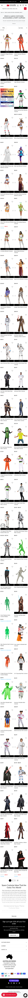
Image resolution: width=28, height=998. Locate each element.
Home (3, 12)
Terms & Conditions (16, 991)
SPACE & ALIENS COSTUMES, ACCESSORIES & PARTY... (14, 12)
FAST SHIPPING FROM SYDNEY (19, 1)
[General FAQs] (20, 5)
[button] (2, 5)
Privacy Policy (10, 991)
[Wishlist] (23, 5)
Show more (14, 916)
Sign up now (13, 935)
